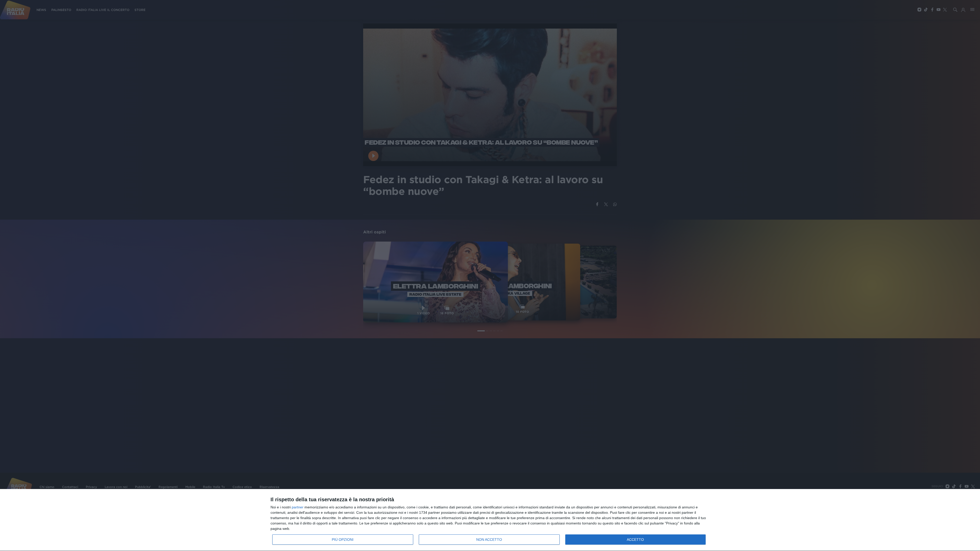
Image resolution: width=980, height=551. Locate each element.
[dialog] (490, 520)
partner (297, 507)
